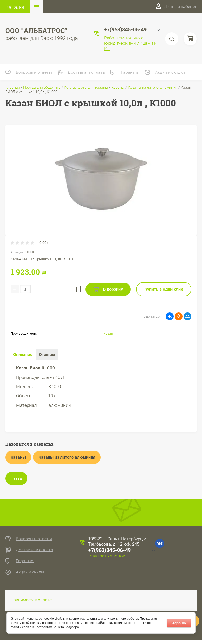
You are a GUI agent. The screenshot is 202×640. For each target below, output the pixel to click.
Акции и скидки (170, 72)
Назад (16, 478)
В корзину (112, 289)
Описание (22, 354)
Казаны (118, 87)
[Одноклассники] (179, 316)
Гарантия (130, 72)
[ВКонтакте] (170, 316)
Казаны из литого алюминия (153, 87)
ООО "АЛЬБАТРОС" (36, 30)
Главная (12, 87)
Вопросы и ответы (34, 72)
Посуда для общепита (42, 87)
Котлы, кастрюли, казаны (86, 87)
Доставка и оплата (86, 72)
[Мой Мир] (187, 316)
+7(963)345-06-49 (109, 550)
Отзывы (47, 354)
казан (108, 334)
